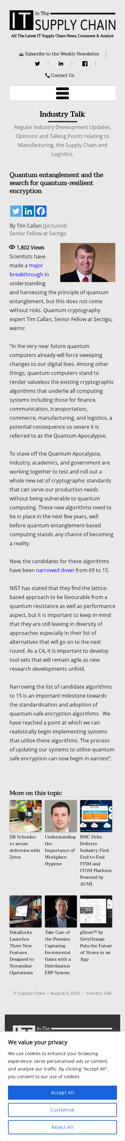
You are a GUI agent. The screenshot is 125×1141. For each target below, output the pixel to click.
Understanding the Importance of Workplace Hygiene (60, 850)
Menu (62, 93)
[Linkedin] (28, 211)
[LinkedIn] (62, 63)
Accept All (62, 1092)
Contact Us (62, 75)
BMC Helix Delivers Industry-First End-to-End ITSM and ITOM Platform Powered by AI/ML (96, 860)
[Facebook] (85, 63)
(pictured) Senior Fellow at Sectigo (38, 229)
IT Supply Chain (29, 993)
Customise (62, 1110)
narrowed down (55, 570)
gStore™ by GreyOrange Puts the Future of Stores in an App (96, 946)
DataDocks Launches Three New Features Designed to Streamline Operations (22, 952)
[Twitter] (38, 63)
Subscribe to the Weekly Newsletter (62, 54)
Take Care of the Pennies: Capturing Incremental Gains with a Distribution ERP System (58, 952)
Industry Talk (99, 993)
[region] (62, 1086)
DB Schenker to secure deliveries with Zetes (25, 847)
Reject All (63, 1127)
